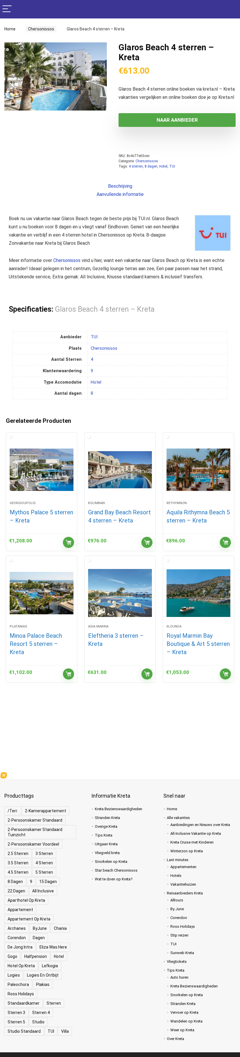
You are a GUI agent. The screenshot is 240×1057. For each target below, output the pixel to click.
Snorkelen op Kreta (111, 861)
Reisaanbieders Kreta (185, 893)
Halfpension (35, 956)
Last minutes (177, 860)
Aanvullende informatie (120, 194)
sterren (54, 1003)
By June (177, 909)
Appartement (20, 909)
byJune (40, 928)
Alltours (176, 900)
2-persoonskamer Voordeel (33, 844)
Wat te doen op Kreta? (114, 879)
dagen (39, 937)
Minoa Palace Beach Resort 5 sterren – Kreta (36, 644)
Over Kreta (175, 1039)
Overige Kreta (106, 826)
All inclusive (43, 891)
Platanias (18, 626)
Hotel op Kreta (21, 965)
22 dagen (16, 891)
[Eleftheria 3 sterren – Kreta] (120, 593)
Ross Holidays (21, 994)
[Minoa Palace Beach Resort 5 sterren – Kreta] (41, 593)
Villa (65, 1031)
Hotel (163, 166)
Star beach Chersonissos (116, 870)
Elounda (174, 626)
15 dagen (48, 881)
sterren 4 (41, 1012)
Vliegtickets (177, 961)
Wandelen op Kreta (186, 1021)
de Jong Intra (20, 947)
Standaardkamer (24, 1003)
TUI (172, 166)
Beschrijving (120, 186)
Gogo (12, 956)
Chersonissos (39, 29)
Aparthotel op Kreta (26, 900)
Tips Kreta (103, 835)
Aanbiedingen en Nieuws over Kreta (200, 825)
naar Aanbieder (177, 120)
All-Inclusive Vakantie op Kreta (195, 833)
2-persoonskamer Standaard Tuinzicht (35, 832)
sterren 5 (16, 1022)
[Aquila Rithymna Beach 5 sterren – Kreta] (198, 469)
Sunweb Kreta (182, 953)
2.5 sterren (18, 853)
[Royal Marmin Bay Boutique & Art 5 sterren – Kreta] (198, 593)
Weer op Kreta (182, 1030)
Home (10, 29)
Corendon (17, 937)
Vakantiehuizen (183, 884)
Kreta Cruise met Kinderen (192, 842)
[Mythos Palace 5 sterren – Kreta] (41, 469)
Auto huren (179, 977)
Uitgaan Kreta (106, 844)
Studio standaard (24, 1031)
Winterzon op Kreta (186, 851)
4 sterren (136, 166)
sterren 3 (16, 1012)
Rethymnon (177, 503)
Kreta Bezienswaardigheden (118, 809)
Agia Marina (98, 626)
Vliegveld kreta (107, 853)
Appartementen (183, 867)
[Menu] (7, 9)
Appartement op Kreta (29, 919)
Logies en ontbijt (43, 975)
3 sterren (44, 853)
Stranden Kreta (107, 817)
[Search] (231, 9)
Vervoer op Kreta (184, 1012)
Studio (38, 1022)
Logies (14, 975)
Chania (60, 928)
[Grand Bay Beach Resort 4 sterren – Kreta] (120, 469)
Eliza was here (53, 947)
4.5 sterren (18, 872)
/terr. (13, 810)
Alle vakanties (178, 817)
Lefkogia (50, 965)
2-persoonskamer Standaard (35, 820)
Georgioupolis (23, 503)
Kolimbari (96, 503)
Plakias (42, 984)
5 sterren (44, 872)
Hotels (175, 875)
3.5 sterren (18, 863)
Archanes (17, 928)
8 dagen (151, 166)
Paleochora (18, 984)
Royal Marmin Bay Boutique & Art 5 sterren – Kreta (198, 644)
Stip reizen (179, 935)
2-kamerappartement (45, 810)
